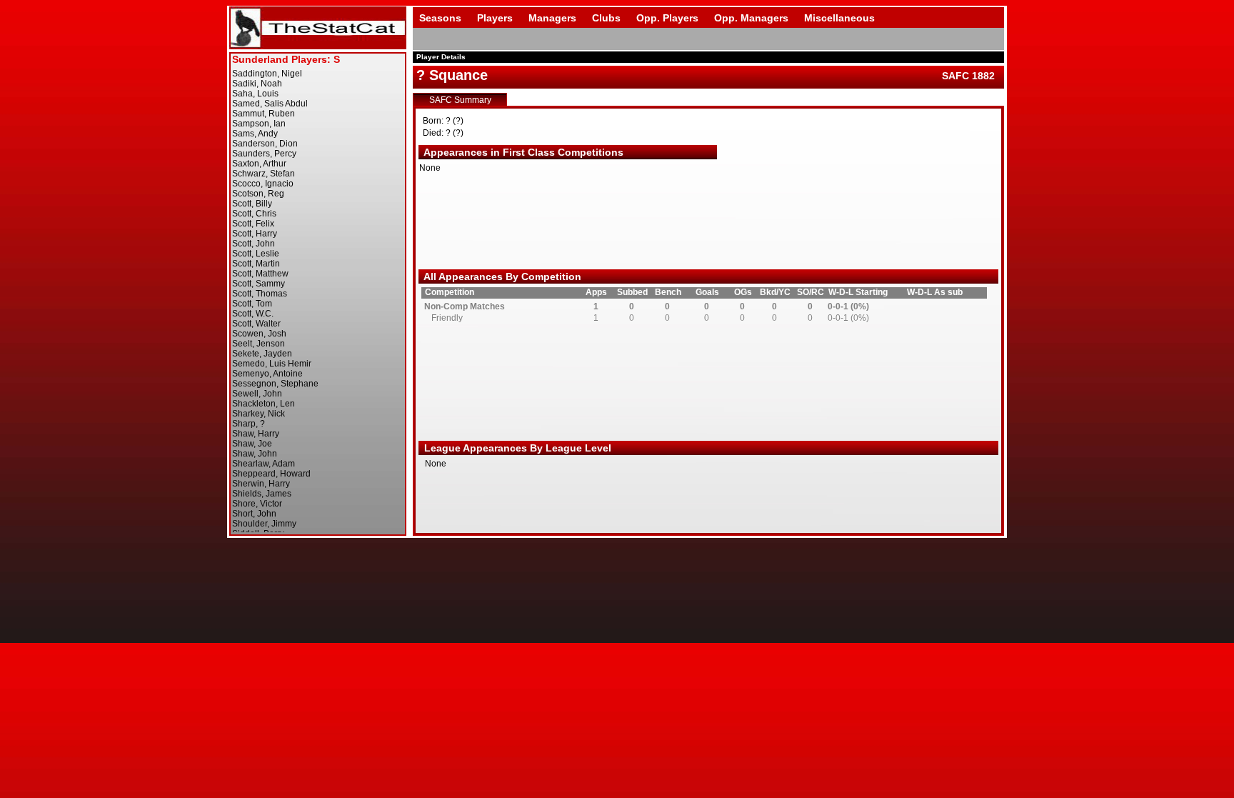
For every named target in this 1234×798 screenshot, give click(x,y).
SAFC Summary (460, 100)
